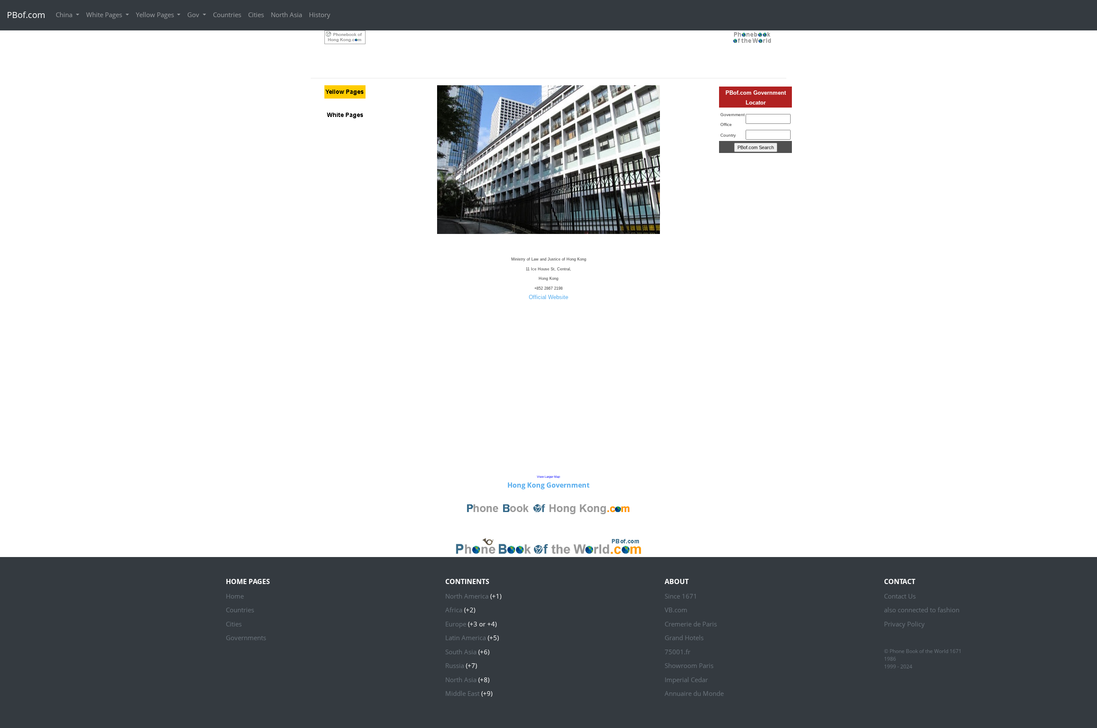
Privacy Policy (904, 624)
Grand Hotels (684, 637)
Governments (246, 637)
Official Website (548, 297)
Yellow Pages (156, 14)
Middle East (462, 693)
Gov (194, 14)
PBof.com (26, 15)
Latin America (465, 637)
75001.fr (677, 651)
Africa (453, 609)
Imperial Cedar (686, 679)
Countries (227, 14)
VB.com (676, 609)
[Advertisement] (548, 49)
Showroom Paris (689, 665)
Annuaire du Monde (694, 693)
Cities (256, 14)
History (319, 14)
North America (467, 596)
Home (235, 596)
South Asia (461, 651)
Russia (454, 665)
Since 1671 (681, 596)
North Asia (286, 14)
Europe (455, 624)
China (65, 14)
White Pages (105, 14)
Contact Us (900, 596)
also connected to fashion (921, 609)
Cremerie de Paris (691, 624)
